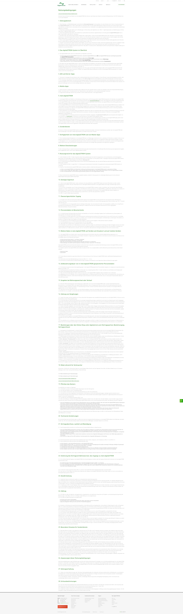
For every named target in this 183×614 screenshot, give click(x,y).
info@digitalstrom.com (64, 603)
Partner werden (114, 603)
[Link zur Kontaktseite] (181, 400)
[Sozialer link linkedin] (113, 1)
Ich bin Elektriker (121, 4)
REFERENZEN (83, 4)
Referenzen (73, 606)
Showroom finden (88, 599)
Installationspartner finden (89, 598)
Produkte (73, 607)
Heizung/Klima (73, 603)
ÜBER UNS (108, 4)
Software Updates (101, 603)
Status (99, 606)
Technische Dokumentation (103, 600)
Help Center (100, 605)
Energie (72, 604)
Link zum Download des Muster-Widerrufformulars (68, 380)
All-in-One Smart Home (75, 598)
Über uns (113, 598)
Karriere (97, 0)
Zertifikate (100, 604)
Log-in (113, 604)
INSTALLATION (92, 4)
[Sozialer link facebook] (112, 1)
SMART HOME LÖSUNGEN (73, 4)
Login (108, 0)
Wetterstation (73, 605)
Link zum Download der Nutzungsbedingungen (67, 13)
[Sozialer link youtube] (114, 1)
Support (102, 0)
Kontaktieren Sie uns (62, 606)
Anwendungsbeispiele (102, 598)
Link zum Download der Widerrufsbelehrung (67, 378)
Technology (114, 599)
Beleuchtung (73, 599)
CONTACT (100, 4)
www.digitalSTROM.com (94, 100)
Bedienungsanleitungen (102, 599)
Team (113, 600)
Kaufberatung (87, 600)
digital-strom (69, 116)
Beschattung (73, 600)
